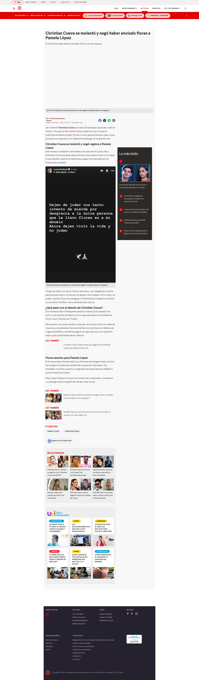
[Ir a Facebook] (128, 614)
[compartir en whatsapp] (109, 120)
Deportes (49, 646)
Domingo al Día (106, 620)
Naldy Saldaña (81, 2)
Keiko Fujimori (30, 2)
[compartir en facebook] (100, 120)
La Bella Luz (65, 2)
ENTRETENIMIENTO (129, 8)
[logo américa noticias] (19, 8)
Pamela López (53, 431)
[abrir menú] (15, 8)
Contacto (76, 659)
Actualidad (78, 614)
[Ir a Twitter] (132, 614)
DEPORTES (156, 8)
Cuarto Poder (106, 617)
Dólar (53, 2)
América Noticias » (52, 122)
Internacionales (80, 620)
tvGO (116, 8)
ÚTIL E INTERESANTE (172, 8)
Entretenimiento (51, 640)
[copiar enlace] (114, 120)
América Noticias (57, 118)
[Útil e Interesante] (80, 513)
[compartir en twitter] (104, 120)
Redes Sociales (79, 624)
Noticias (48, 643)
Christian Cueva (66, 128)
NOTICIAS (145, 8)
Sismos (43, 2)
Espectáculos (79, 617)
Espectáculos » (65, 122)
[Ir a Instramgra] (137, 614)
